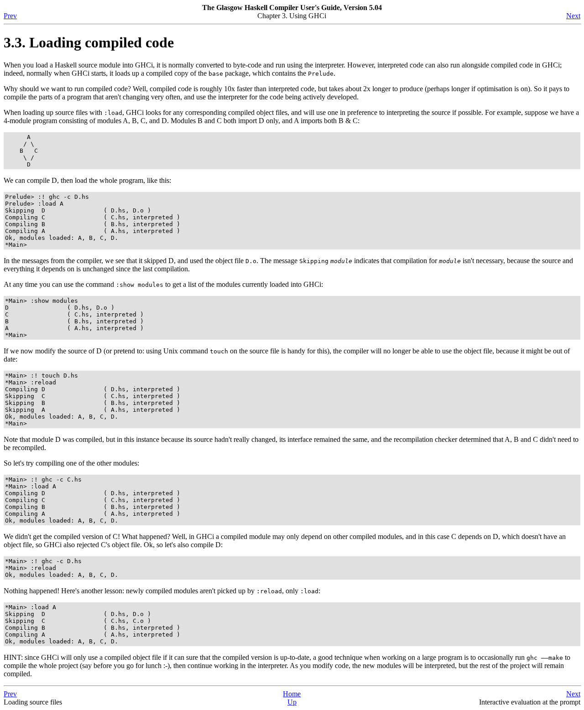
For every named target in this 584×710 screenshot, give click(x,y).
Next (573, 16)
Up (292, 702)
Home (292, 694)
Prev (10, 16)
